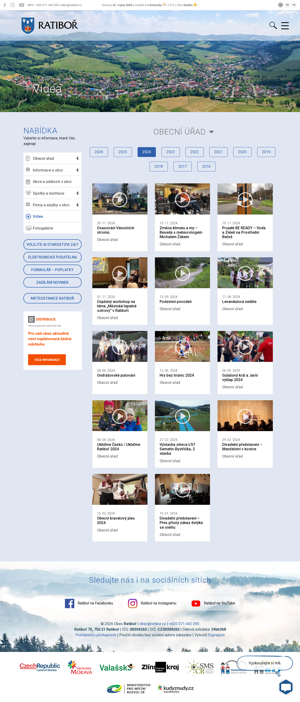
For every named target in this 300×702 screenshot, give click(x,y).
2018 (158, 166)
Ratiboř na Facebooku (95, 603)
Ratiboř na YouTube (219, 603)
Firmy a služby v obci (51, 205)
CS (280, 5)
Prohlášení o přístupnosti (95, 635)
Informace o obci (48, 170)
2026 (99, 152)
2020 (242, 152)
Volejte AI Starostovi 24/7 (52, 244)
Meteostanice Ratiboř (52, 298)
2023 (170, 152)
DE (294, 5)
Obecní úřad (43, 158)
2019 (266, 152)
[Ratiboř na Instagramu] (12, 5)
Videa (38, 216)
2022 (194, 152)
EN (287, 5)
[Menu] (285, 26)
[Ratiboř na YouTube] (21, 5)
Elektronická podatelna (52, 257)
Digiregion (216, 635)
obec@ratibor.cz (152, 624)
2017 (182, 166)
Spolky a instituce (48, 193)
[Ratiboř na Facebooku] (5, 5)
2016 (206, 166)
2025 (123, 152)
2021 (218, 152)
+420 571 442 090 (184, 624)
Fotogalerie (43, 228)
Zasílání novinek (52, 282)
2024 (146, 152)
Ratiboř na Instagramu (158, 603)
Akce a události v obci (52, 181)
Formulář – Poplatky (52, 270)
